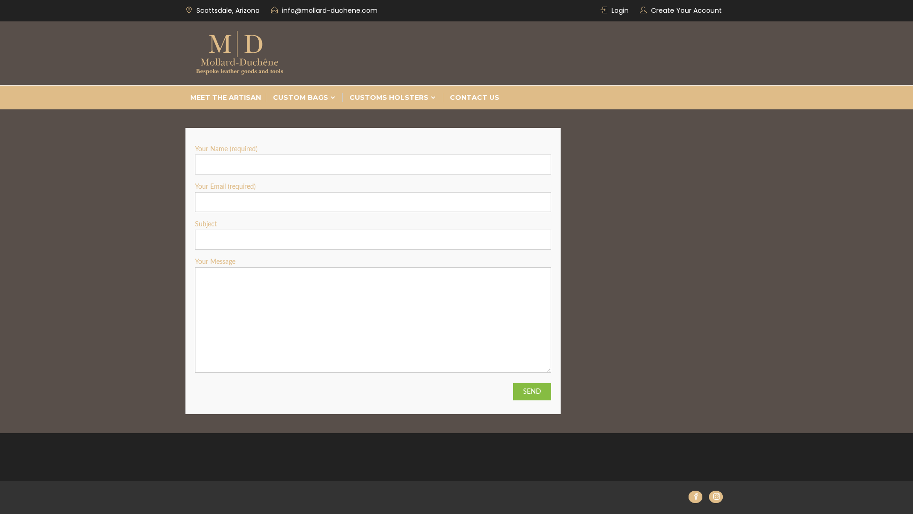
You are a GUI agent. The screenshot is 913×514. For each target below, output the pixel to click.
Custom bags (300, 97)
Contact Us (474, 97)
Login (620, 10)
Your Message (215, 262)
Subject (206, 224)
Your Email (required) (225, 187)
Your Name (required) (226, 149)
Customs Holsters (389, 97)
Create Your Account (686, 10)
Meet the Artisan (225, 97)
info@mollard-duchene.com (330, 10)
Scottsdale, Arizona (228, 10)
